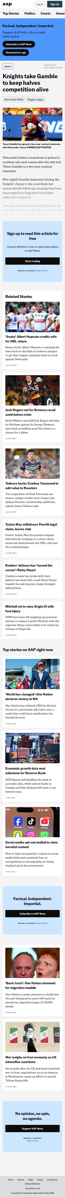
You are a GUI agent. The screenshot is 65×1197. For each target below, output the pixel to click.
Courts (46, 13)
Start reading (32, 261)
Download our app (16, 52)
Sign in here (42, 270)
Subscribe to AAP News (19, 44)
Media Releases (32, 1184)
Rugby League (36, 99)
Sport (7, 66)
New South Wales (14, 99)
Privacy (21, 1180)
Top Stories (11, 13)
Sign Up (54, 4)
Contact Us (52, 1180)
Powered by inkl (32, 1188)
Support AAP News (32, 1128)
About (40, 1180)
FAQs (30, 1180)
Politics (29, 13)
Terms (11, 1180)
